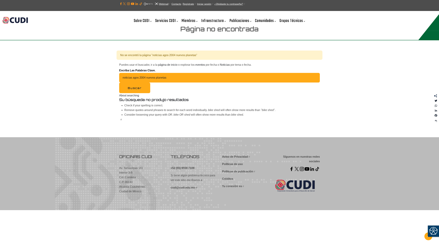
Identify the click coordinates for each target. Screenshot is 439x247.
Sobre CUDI (142, 21)
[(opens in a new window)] (121, 4)
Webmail (163, 4)
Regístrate (188, 4)
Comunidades (264, 21)
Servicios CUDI (165, 21)
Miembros (188, 21)
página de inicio (167, 64)
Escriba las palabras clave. (137, 70)
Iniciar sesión (204, 4)
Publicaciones (239, 21)
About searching (129, 95)
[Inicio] (16, 20)
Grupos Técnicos (291, 21)
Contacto (176, 4)
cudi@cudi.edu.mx (183, 187)
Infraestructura (212, 21)
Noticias (225, 64)
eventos (200, 64)
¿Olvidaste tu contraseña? (228, 4)
